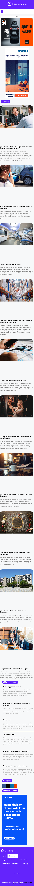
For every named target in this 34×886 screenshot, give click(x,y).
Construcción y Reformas (9, 864)
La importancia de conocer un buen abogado (14, 669)
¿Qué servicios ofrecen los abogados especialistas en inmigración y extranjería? (16, 148)
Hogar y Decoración (8, 860)
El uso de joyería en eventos (12, 687)
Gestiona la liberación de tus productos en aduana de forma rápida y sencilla (16, 321)
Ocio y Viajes (23, 860)
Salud (4, 856)
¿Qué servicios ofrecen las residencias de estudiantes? (13, 612)
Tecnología (26, 864)
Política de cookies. (17, 883)
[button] (2, 11)
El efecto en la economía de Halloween (15, 766)
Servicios (12, 856)
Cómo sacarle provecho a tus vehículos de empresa (16, 704)
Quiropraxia (7, 720)
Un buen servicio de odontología (10, 264)
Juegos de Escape (9, 735)
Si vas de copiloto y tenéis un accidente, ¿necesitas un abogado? (16, 207)
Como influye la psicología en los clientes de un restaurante (15, 553)
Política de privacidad (27, 882)
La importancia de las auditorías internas (13, 380)
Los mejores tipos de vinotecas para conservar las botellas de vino (15, 437)
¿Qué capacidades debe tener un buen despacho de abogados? (16, 495)
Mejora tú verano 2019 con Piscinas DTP (16, 751)
